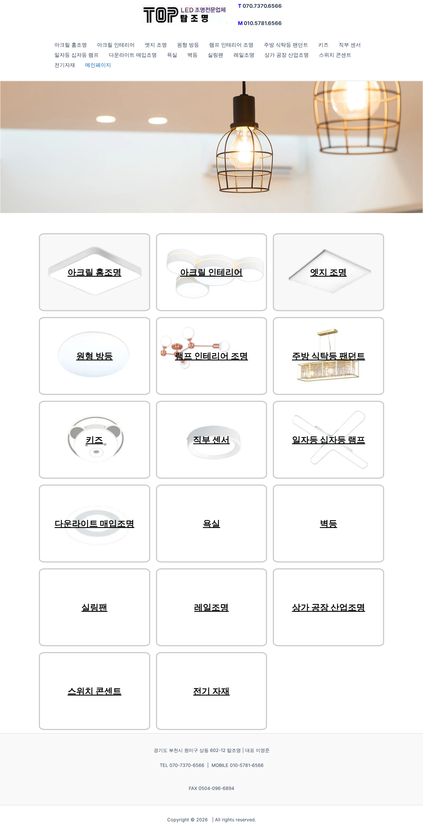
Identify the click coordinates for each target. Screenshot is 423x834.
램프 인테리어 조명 (231, 45)
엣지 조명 (156, 45)
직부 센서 (350, 45)
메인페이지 (98, 65)
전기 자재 (211, 691)
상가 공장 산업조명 (286, 55)
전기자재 (64, 65)
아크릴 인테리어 (116, 45)
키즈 (323, 45)
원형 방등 (188, 45)
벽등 (192, 55)
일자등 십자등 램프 (76, 55)
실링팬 (215, 55)
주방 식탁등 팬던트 (286, 45)
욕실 (172, 55)
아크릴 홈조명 (70, 45)
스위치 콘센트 (335, 55)
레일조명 (244, 55)
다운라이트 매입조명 (133, 55)
